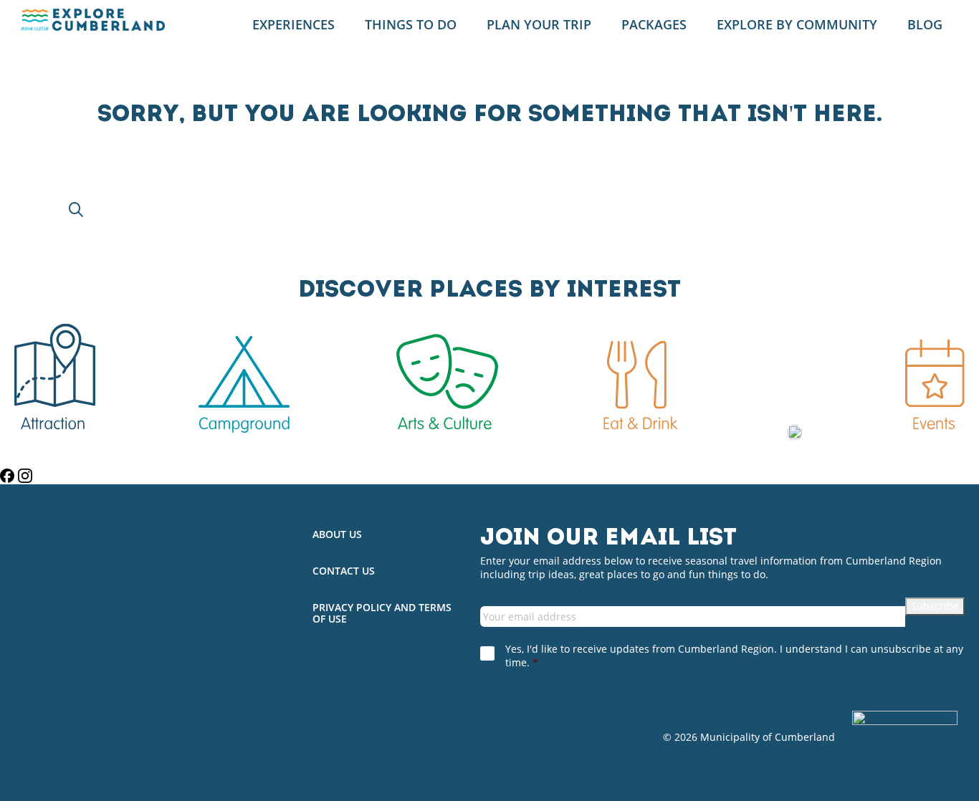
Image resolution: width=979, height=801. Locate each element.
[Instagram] (25, 475)
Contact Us (343, 571)
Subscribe (935, 606)
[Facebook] (9, 475)
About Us (337, 535)
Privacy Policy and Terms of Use (382, 614)
